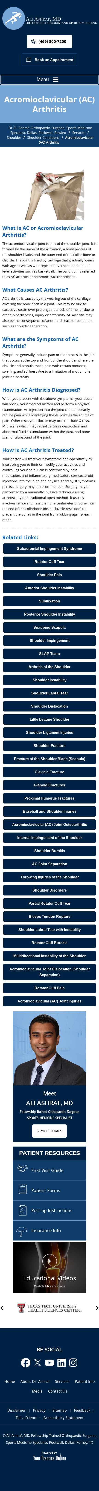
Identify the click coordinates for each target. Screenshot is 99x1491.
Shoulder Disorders (49, 890)
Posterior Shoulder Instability (49, 614)
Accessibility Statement (64, 1417)
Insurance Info (46, 1230)
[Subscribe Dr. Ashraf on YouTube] (49, 1362)
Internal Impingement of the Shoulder (49, 838)
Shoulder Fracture (49, 746)
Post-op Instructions (51, 1210)
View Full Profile (49, 1131)
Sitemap (59, 1410)
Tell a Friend (26, 1417)
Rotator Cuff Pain (50, 988)
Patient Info (85, 1381)
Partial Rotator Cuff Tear (49, 903)
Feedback (82, 1410)
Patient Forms (45, 1190)
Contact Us (57, 1391)
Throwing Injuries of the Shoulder (49, 877)
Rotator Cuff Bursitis (49, 943)
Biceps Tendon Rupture (49, 917)
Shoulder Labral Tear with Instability (49, 930)
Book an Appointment (54, 59)
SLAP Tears (49, 654)
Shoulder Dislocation (49, 706)
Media (37, 1391)
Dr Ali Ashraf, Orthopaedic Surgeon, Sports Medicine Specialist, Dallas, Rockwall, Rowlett (50, 130)
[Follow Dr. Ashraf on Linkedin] (61, 1362)
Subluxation (49, 601)
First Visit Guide (47, 1170)
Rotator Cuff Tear (49, 562)
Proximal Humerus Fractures (49, 798)
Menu (43, 79)
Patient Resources (49, 1153)
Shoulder (14, 137)
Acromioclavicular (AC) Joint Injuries (49, 1001)
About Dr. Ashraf (35, 1381)
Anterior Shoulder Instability (49, 588)
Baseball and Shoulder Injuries (49, 811)
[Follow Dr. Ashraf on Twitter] (37, 1362)
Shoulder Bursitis (49, 851)
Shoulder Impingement (50, 641)
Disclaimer (16, 1410)
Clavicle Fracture (49, 772)
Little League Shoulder (49, 719)
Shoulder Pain (49, 575)
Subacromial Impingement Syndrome (49, 549)
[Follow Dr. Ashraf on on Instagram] (73, 1362)
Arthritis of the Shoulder (49, 667)
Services (78, 132)
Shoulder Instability (50, 680)
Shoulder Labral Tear (49, 693)
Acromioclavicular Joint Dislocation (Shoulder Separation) (49, 972)
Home (9, 1381)
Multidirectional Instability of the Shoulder (49, 956)
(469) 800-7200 (52, 41)
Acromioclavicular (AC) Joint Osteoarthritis (49, 825)
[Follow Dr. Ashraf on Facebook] (25, 1362)
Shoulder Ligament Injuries (49, 733)
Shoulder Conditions (43, 137)
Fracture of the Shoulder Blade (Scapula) (49, 759)
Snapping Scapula (49, 627)
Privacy (39, 1410)
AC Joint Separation (49, 864)
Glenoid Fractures (49, 785)
